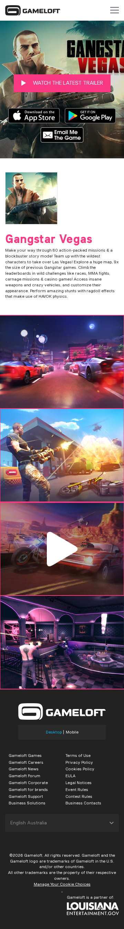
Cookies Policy (79, 768)
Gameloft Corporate (28, 782)
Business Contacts (83, 802)
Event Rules (76, 789)
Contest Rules (78, 796)
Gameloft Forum (24, 775)
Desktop (54, 732)
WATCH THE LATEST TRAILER (67, 83)
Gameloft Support (26, 796)
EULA (70, 775)
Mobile (72, 732)
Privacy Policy (79, 762)
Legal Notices (78, 782)
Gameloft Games (25, 755)
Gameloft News (24, 768)
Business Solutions (27, 802)
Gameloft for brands (28, 789)
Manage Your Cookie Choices (62, 884)
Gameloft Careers (26, 762)
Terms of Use (78, 755)
